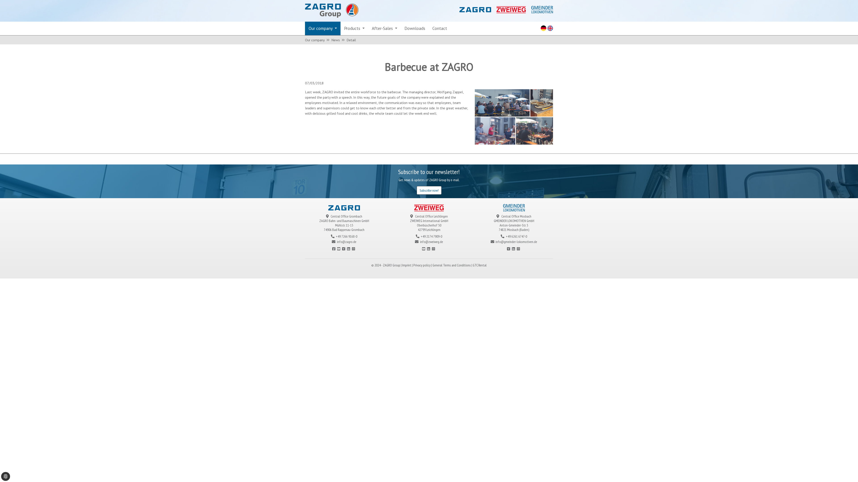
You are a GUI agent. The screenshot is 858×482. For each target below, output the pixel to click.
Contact (439, 28)
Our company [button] (321, 28)
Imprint (407, 265)
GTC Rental (480, 265)
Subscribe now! (429, 190)
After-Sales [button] (383, 28)
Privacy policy (422, 265)
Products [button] (352, 28)
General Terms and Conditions (452, 265)
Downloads (414, 28)
